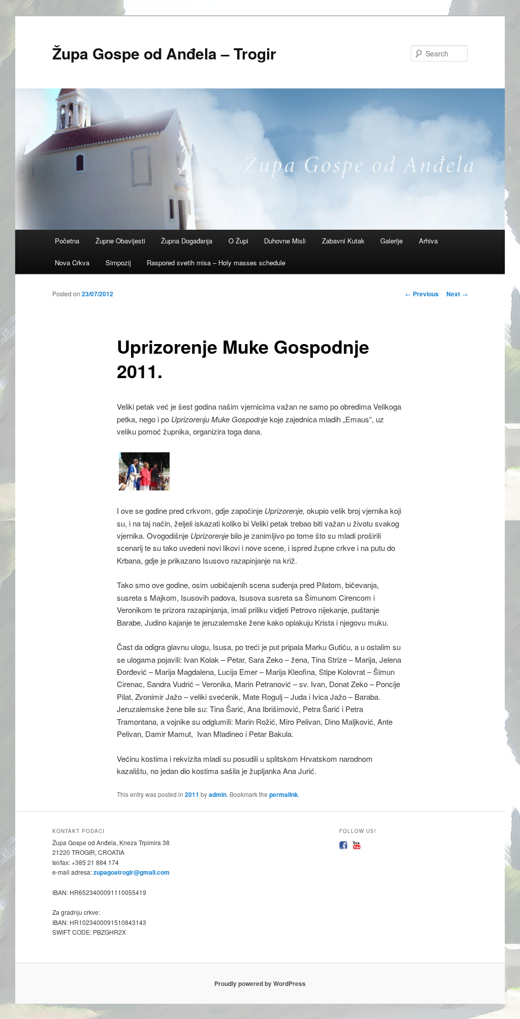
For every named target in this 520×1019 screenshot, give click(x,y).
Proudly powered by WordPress (260, 983)
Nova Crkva (72, 262)
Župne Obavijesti (120, 240)
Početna (67, 240)
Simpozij (118, 262)
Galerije (391, 240)
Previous (422, 293)
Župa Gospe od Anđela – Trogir (164, 53)
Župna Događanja (186, 240)
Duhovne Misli (285, 240)
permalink (283, 794)
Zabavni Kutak (343, 240)
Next (457, 293)
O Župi (238, 240)
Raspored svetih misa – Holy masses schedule (216, 262)
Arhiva (428, 240)
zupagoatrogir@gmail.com (131, 872)
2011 (192, 794)
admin (217, 794)
